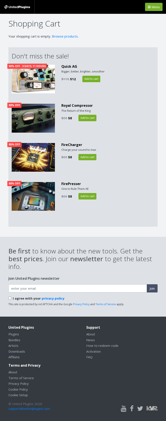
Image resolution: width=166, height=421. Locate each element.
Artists (13, 345)
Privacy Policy (81, 304)
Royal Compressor (77, 105)
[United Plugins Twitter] (140, 409)
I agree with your (38, 298)
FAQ (89, 357)
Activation (93, 351)
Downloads (16, 351)
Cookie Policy (18, 389)
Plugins (13, 334)
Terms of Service (106, 304)
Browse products (65, 36)
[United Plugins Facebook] (132, 409)
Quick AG (69, 66)
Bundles (14, 340)
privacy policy (53, 298)
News (90, 340)
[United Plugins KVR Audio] (152, 408)
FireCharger (71, 144)
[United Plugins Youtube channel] (123, 409)
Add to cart (91, 79)
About (90, 334)
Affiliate (14, 357)
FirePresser (71, 183)
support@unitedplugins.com (29, 408)
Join (152, 288)
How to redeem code (102, 345)
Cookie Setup (18, 395)
